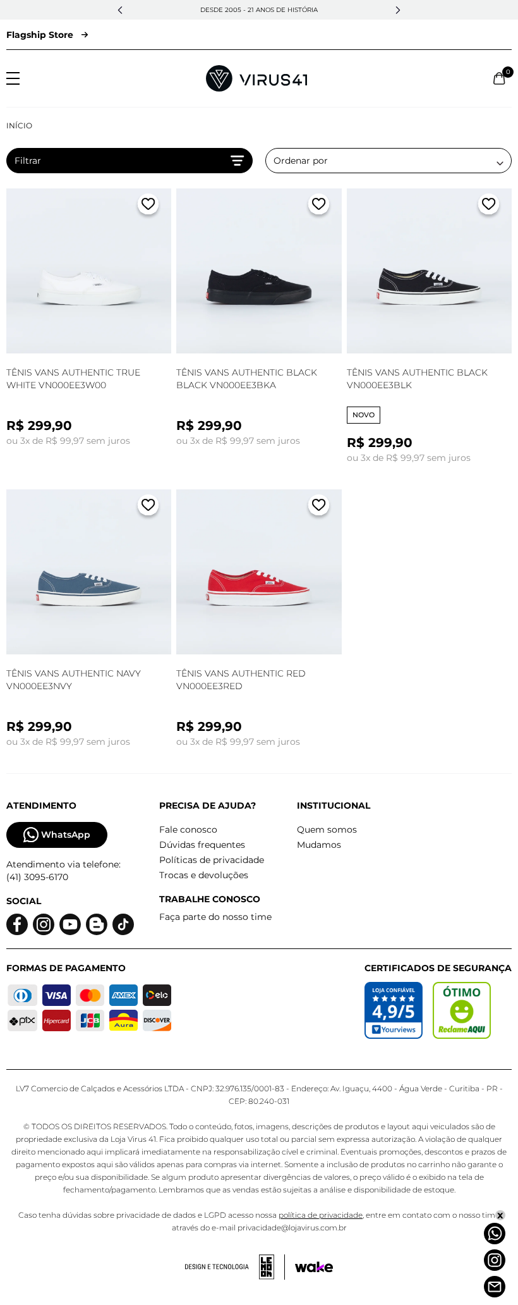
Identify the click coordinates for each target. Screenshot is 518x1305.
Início (19, 125)
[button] (120, 10)
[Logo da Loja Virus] (256, 78)
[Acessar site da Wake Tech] (314, 1267)
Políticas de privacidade (211, 860)
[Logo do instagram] (43, 925)
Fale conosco (188, 829)
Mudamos (319, 844)
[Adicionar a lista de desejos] (148, 206)
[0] (499, 78)
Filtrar (28, 160)
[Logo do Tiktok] (123, 925)
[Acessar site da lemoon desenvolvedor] (235, 1267)
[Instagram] (494, 1260)
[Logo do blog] (96, 925)
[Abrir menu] (13, 78)
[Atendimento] (494, 1286)
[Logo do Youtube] (70, 925)
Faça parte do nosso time (215, 916)
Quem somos (327, 829)
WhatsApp (65, 834)
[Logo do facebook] (17, 925)
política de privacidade (321, 1215)
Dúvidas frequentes (202, 844)
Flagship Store (39, 34)
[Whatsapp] (494, 1233)
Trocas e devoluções (203, 875)
